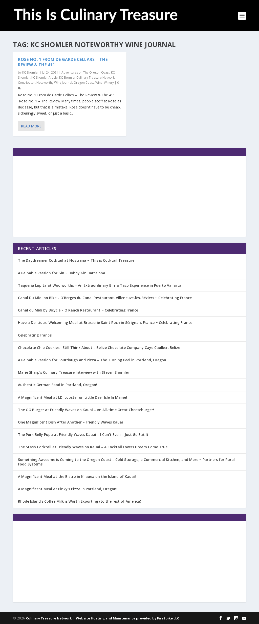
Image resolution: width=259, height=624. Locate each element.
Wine (98, 82)
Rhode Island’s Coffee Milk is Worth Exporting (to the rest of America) (79, 501)
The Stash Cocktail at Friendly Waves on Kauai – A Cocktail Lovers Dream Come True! (93, 446)
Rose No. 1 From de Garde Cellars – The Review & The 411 (62, 62)
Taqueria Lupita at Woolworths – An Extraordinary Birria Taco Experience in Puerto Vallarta (99, 285)
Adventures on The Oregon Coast (85, 72)
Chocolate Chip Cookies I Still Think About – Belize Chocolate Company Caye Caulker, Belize (99, 347)
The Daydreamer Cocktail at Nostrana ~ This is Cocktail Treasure (76, 260)
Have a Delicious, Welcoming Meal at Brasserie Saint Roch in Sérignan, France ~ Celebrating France (105, 322)
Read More (31, 126)
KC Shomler (30, 72)
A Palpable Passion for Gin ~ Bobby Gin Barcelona (61, 273)
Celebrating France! (35, 335)
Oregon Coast (84, 82)
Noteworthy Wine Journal (54, 82)
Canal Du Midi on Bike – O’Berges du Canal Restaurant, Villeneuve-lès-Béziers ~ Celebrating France (105, 297)
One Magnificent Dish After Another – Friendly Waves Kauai (70, 422)
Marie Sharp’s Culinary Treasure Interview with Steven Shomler (73, 372)
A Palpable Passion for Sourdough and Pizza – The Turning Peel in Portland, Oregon (92, 360)
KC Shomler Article (44, 77)
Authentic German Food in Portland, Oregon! (57, 384)
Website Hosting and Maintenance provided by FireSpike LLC (127, 618)
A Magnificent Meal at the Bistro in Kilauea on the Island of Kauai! (77, 476)
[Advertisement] (129, 196)
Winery (109, 82)
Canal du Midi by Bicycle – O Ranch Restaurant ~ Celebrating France (78, 310)
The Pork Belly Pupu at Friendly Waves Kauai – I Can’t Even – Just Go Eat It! (83, 434)
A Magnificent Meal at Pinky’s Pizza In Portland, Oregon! (67, 488)
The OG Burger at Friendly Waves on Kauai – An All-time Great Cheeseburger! (86, 409)
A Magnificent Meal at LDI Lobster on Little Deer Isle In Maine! (72, 397)
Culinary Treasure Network (49, 618)
